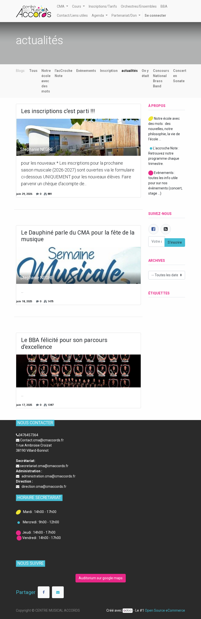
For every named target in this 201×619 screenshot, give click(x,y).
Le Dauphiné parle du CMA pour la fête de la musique (78, 236)
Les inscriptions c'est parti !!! (58, 111)
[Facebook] (153, 229)
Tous (33, 71)
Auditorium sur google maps (101, 578)
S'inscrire (175, 242)
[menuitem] (103, 6)
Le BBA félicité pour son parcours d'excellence (64, 343)
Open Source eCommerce (165, 610)
